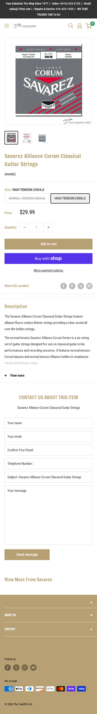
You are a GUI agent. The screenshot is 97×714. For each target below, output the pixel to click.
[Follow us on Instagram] (25, 667)
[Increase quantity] (48, 227)
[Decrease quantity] (24, 227)
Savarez (10, 174)
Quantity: (11, 227)
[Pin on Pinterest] (72, 286)
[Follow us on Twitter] (16, 667)
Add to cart (49, 244)
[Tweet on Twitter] (81, 286)
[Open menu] (7, 25)
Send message (27, 554)
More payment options (48, 270)
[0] (89, 25)
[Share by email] (89, 286)
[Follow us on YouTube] (33, 667)
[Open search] (70, 25)
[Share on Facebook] (63, 286)
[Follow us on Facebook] (8, 667)
